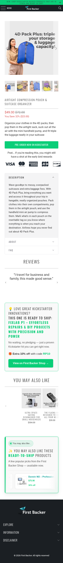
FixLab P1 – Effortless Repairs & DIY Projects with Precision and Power (29, 329)
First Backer (26, 555)
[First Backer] (31, 8)
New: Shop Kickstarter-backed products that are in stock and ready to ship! (31, 2)
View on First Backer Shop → (31, 363)
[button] (31, 177)
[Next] (55, 48)
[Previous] (7, 48)
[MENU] (1, 8)
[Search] (60, 8)
